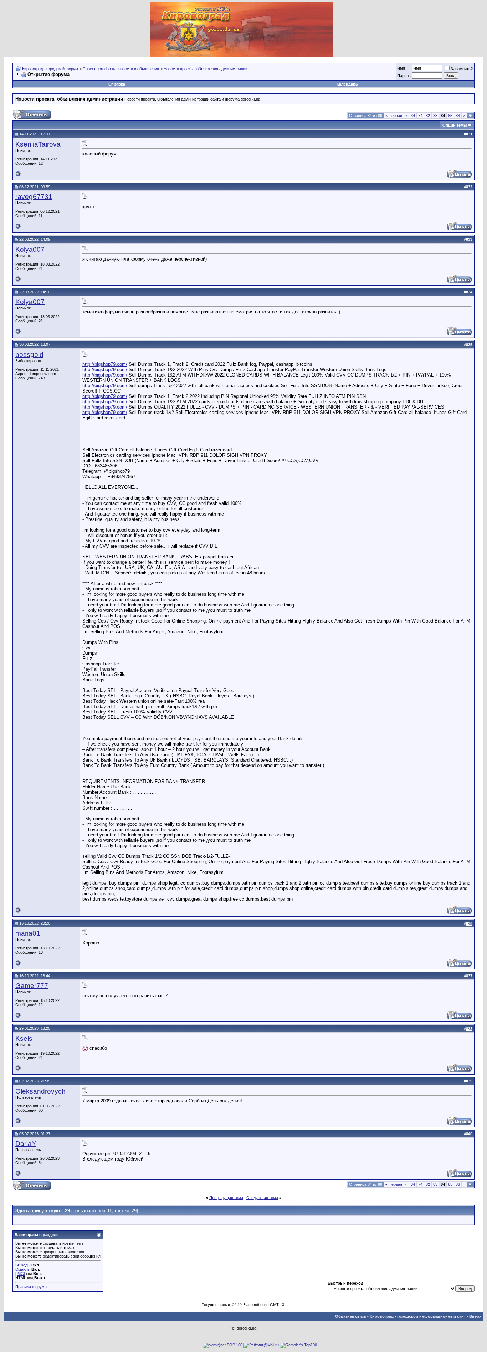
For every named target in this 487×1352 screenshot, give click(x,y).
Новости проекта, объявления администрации (205, 69)
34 (413, 115)
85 (450, 115)
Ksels (23, 1038)
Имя (401, 68)
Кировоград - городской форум (50, 69)
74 (420, 115)
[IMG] (20, 1273)
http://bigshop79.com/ (104, 364)
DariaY (25, 1143)
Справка (116, 84)
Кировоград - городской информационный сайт (418, 1316)
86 (458, 115)
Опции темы (454, 125)
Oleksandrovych (40, 1091)
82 (428, 115)
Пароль (404, 75)
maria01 (27, 933)
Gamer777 (31, 985)
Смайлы (22, 1269)
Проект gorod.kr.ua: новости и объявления (121, 69)
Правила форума (31, 1287)
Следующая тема (262, 1197)
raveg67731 (33, 196)
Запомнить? (462, 69)
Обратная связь (350, 1316)
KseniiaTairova (38, 144)
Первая (393, 115)
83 (435, 115)
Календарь (347, 84)
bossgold (29, 354)
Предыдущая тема (226, 1197)
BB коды (22, 1265)
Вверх (475, 1316)
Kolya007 (30, 249)
